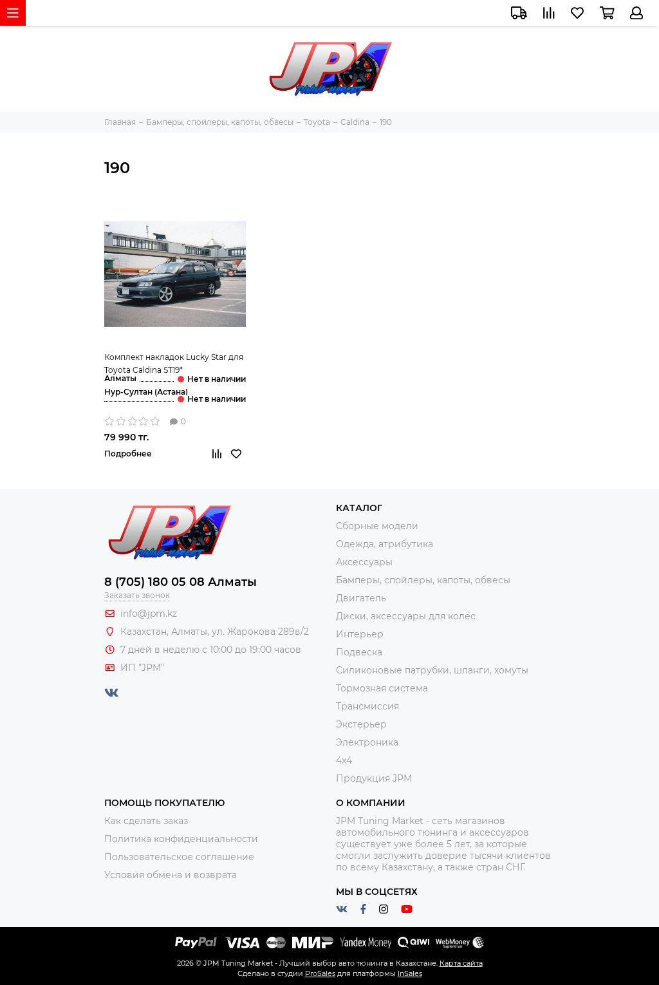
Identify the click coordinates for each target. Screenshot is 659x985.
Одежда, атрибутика (384, 544)
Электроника (367, 742)
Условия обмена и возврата (170, 875)
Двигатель (361, 598)
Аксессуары (364, 562)
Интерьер (360, 634)
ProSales (320, 973)
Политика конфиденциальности (181, 839)
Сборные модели (377, 526)
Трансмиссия (367, 706)
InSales (410, 973)
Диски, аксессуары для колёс (406, 616)
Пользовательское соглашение (179, 857)
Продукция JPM (374, 778)
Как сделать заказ (146, 821)
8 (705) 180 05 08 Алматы (180, 582)
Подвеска (359, 652)
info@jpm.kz (148, 613)
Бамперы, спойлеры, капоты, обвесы (423, 580)
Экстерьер (361, 724)
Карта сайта (461, 963)
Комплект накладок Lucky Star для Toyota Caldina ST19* (173, 363)
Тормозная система (382, 688)
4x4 (344, 760)
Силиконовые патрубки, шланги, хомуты (432, 670)
